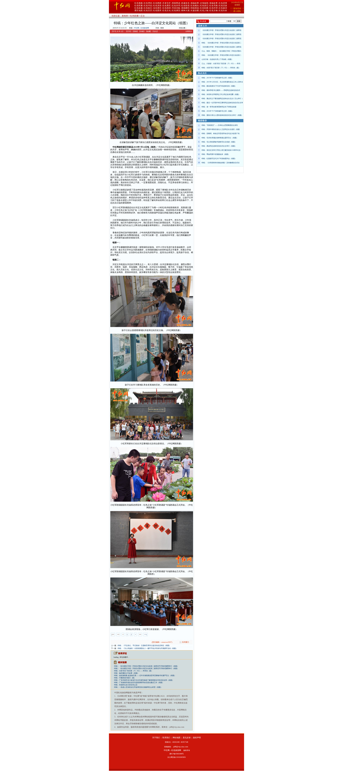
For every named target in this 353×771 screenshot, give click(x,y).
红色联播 (138, 6)
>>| (145, 634)
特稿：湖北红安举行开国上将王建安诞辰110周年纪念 (221, 150)
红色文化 (167, 10)
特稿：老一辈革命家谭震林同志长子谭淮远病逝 (219, 107)
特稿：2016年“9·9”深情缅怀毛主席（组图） (217, 111)
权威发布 (185, 3)
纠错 (142, 31)
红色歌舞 (204, 8)
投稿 (135, 31)
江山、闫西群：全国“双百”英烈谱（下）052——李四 (221, 64)
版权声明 (197, 738)
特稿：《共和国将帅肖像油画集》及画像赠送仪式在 (221, 163)
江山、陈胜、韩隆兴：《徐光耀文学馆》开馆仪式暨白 (221, 51)
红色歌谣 (185, 6)
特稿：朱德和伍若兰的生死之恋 (125, 685)
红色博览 (148, 3)
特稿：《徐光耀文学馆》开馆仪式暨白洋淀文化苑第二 (221, 43)
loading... (117, 657)
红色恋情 (223, 3)
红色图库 (157, 10)
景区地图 (138, 10)
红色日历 (148, 10)
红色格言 (148, 8)
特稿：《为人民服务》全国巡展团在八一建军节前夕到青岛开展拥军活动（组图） (147, 648)
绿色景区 (157, 8)
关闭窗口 (185, 642)
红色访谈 (223, 6)
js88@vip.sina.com (180, 747)
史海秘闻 (204, 3)
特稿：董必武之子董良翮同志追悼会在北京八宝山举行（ (222, 99)
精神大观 (185, 10)
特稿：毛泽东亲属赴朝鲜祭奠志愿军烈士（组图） (220, 138)
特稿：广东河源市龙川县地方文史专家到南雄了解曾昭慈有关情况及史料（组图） (144, 680)
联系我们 (166, 738)
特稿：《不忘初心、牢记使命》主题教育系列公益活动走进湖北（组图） (144, 645)
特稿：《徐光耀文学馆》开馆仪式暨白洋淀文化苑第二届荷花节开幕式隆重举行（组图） (146, 666)
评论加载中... (124, 657)
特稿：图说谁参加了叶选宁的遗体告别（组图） (219, 86)
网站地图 (176, 738)
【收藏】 (148, 31)
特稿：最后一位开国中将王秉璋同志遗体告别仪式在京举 (222, 103)
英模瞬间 (185, 8)
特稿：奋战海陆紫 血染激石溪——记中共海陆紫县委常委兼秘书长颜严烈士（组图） (145, 675)
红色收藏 (138, 8)
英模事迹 (176, 3)
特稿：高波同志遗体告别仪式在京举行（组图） (219, 146)
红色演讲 (157, 6)
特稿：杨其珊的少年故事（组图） (126, 673)
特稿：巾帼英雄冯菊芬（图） (125, 678)
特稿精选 (195, 8)
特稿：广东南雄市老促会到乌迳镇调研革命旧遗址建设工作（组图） (139, 682)
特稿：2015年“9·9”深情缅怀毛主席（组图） (217, 78)
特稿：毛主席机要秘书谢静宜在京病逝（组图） (219, 142)
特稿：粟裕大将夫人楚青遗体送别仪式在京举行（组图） (222, 115)
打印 (128, 31)
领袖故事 (195, 3)
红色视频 (138, 3)
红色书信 (148, 6)
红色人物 (204, 10)
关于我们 (156, 738)
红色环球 (213, 8)
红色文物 (213, 10)
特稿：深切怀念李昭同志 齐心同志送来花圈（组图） (221, 94)
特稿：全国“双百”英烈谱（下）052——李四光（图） (133, 671)
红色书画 (213, 6)
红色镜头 (195, 6)
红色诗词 (176, 6)
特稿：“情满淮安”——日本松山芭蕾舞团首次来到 (220, 125)
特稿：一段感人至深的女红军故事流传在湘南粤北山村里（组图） (138, 687)
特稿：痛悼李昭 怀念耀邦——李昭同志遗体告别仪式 (221, 90)
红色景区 (167, 6)
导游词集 (176, 8)
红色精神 (167, 8)
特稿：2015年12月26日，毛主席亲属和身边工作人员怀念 (222, 82)
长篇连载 (195, 10)
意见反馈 (187, 738)
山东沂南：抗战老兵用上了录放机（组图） (217, 59)
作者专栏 (167, 3)
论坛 (155, 31)
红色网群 (157, 3)
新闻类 (125, 16)
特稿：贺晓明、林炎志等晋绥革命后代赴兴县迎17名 (221, 133)
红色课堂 (176, 10)
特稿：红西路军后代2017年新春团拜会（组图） (219, 159)
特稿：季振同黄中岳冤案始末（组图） (216, 154)
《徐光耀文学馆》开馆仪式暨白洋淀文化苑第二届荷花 (221, 30)
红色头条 (223, 10)
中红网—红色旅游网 (141, 28)
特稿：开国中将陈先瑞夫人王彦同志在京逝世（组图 (221, 129)
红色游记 (204, 6)
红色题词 (223, 8)
